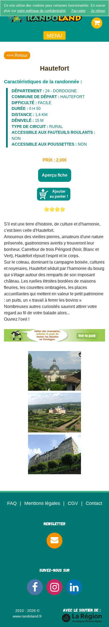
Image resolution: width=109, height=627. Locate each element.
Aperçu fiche (54, 175)
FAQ (12, 503)
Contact (94, 503)
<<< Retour (17, 55)
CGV (73, 503)
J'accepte (78, 11)
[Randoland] (54, 18)
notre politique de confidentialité (41, 11)
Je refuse (98, 11)
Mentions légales (42, 503)
